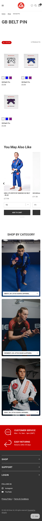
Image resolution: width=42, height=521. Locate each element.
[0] (38, 5)
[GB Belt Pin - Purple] (11, 102)
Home (3, 14)
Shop (9, 14)
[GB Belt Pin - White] (11, 61)
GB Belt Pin (6, 82)
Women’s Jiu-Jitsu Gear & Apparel (18, 353)
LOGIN (5, 475)
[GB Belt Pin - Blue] (31, 61)
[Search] (35, 5)
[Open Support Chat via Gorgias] (32, 5)
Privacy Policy (7, 499)
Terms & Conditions (21, 499)
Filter (8, 42)
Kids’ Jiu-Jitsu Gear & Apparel (16, 412)
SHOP (5, 459)
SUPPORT (7, 467)
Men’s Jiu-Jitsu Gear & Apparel (16, 293)
